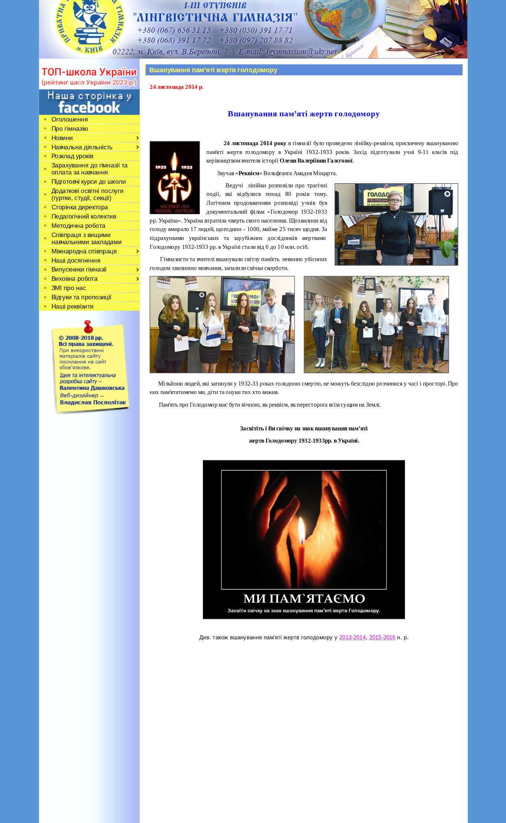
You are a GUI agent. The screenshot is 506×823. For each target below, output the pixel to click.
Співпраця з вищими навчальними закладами (86, 238)
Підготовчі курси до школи (88, 181)
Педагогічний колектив (83, 216)
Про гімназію (69, 128)
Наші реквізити (72, 306)
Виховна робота (74, 278)
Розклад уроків (72, 156)
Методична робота (78, 225)
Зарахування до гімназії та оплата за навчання (89, 169)
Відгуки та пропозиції (81, 297)
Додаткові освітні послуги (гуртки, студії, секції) (87, 194)
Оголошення (69, 119)
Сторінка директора (79, 206)
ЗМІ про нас (68, 287)
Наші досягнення (75, 260)
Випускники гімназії (78, 269)
